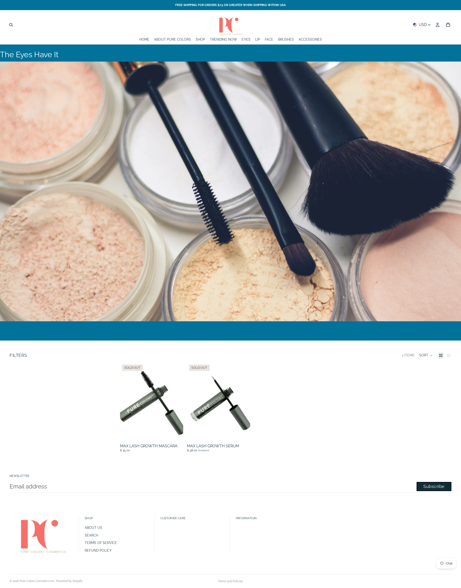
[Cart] (448, 24)
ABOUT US (93, 528)
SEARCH (91, 535)
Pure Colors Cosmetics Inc (37, 581)
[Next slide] (176, 402)
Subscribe (434, 486)
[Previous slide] (127, 402)
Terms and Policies (230, 581)
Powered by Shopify (69, 581)
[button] (426, 355)
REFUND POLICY (98, 550)
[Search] (11, 24)
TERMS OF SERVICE (101, 543)
